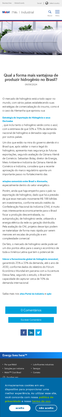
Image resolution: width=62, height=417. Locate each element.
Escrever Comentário (31, 319)
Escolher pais (12, 377)
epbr (49, 293)
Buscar (50, 16)
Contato (36, 372)
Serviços (36, 368)
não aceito (46, 408)
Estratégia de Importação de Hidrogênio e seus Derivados (26, 119)
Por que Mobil (10, 364)
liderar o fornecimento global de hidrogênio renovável (30, 259)
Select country (54, 3)
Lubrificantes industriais (43, 364)
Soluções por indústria (14, 368)
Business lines (7, 3)
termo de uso (41, 401)
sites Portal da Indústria (32, 293)
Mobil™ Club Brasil (12, 372)
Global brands (19, 3)
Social (39, 3)
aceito (20, 408)
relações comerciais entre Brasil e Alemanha (24, 181)
